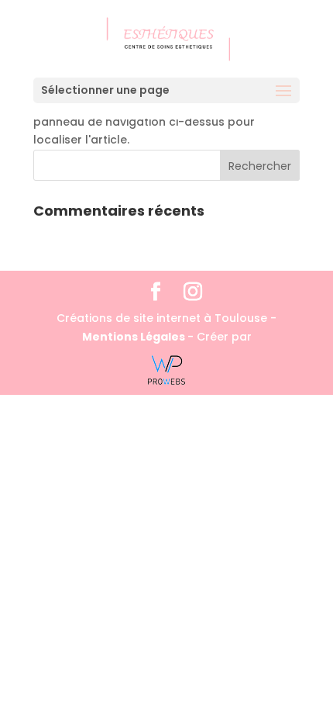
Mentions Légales (134, 336)
